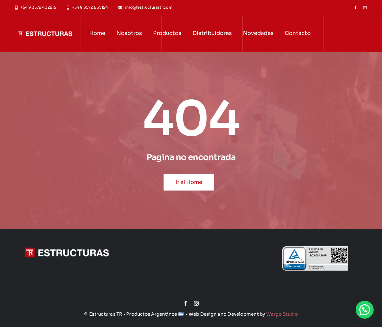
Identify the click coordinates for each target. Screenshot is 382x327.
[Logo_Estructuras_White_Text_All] (44, 23)
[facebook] (355, 7)
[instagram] (365, 7)
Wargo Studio (282, 314)
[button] (365, 310)
